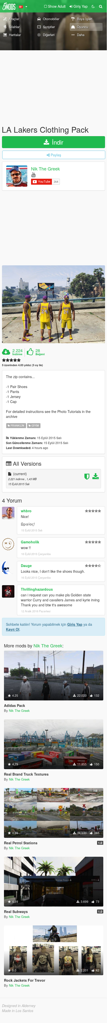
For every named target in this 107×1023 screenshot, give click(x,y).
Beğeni (40, 354)
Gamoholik (30, 541)
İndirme (17, 354)
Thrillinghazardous (37, 589)
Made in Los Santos (17, 1010)
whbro (26, 510)
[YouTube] (33, 174)
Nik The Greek (45, 169)
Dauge (26, 565)
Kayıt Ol (12, 629)
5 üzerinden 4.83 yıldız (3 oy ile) (22, 365)
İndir (56, 142)
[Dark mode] (93, 6)
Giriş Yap (74, 624)
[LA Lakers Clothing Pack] (53, 304)
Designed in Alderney (19, 1005)
